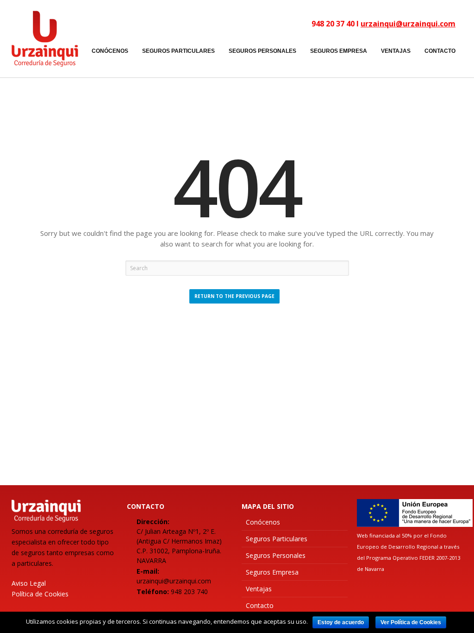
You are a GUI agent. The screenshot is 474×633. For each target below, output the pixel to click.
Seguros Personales (276, 555)
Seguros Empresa (272, 572)
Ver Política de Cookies (410, 622)
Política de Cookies (40, 593)
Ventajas (259, 588)
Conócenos (263, 522)
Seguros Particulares (276, 538)
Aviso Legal (29, 583)
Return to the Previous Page (234, 296)
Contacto (260, 605)
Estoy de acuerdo (341, 622)
